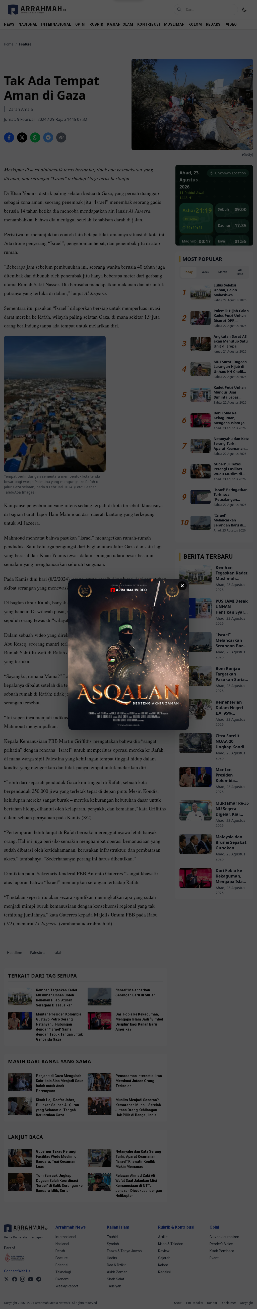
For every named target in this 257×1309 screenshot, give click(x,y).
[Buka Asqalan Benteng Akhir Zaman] (128, 654)
